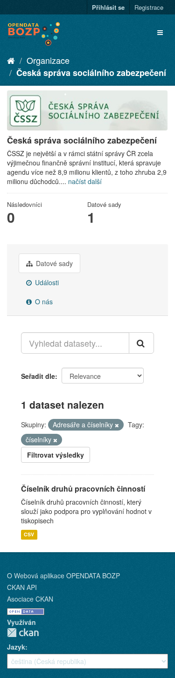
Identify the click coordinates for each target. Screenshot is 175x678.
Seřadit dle (38, 376)
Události (46, 282)
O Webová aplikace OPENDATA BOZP (63, 575)
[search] (141, 343)
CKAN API (22, 587)
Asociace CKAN (30, 598)
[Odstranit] (117, 425)
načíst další (85, 181)
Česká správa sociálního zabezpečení (91, 73)
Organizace (48, 60)
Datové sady (53, 263)
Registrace (148, 7)
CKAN (23, 632)
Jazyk (16, 646)
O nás (43, 301)
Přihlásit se (108, 7)
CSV (29, 534)
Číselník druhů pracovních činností (83, 488)
